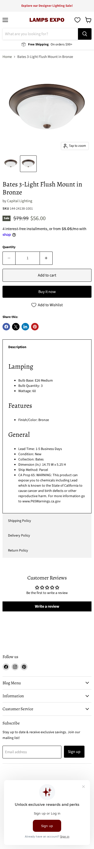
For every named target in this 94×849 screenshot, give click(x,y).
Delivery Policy (19, 535)
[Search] (84, 34)
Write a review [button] (47, 606)
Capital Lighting (19, 201)
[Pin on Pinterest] (35, 326)
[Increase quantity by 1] (46, 258)
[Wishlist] (77, 20)
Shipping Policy (19, 520)
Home (7, 57)
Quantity (9, 247)
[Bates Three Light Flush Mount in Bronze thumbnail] (11, 164)
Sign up (74, 751)
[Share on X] (16, 326)
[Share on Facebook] (6, 326)
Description (17, 347)
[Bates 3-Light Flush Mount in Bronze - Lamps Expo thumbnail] (28, 164)
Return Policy (18, 550)
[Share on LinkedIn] (25, 326)
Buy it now (47, 291)
